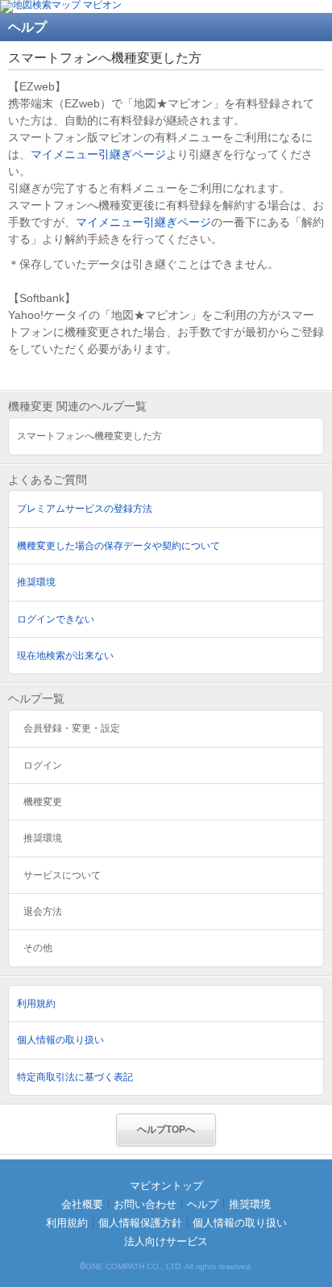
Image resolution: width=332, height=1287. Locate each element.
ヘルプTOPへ (166, 1129)
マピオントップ (166, 1185)
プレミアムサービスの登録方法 (84, 508)
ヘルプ (202, 1204)
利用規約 (36, 1003)
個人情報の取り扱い (60, 1040)
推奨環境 (36, 582)
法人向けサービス (166, 1241)
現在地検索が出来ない (65, 655)
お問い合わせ (145, 1204)
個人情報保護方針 (140, 1223)
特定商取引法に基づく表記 (75, 1077)
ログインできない (55, 619)
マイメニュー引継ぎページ (98, 154)
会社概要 (82, 1204)
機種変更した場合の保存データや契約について (118, 545)
